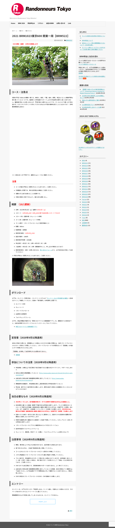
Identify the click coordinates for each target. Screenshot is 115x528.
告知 (83, 220)
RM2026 (84, 215)
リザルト (40, 23)
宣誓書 (18, 355)
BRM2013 (85, 163)
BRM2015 (85, 168)
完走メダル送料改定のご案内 (90, 100)
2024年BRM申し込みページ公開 (91, 107)
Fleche (84, 199)
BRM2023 (85, 189)
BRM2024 (85, 192)
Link (69, 23)
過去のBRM (50, 23)
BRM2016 (85, 171)
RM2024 (84, 210)
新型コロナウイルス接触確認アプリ (26, 326)
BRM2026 (85, 197)
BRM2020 (85, 181)
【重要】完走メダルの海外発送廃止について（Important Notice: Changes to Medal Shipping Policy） (92, 91)
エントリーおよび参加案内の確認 (57, 298)
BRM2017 (85, 173)
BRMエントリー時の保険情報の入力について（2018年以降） (92, 44)
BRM (83, 160)
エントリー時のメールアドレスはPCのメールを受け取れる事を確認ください (92, 48)
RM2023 (84, 207)
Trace (84, 218)
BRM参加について (87, 40)
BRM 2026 (21, 23)
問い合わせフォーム (46, 250)
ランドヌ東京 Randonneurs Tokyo (59, 525)
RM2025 (84, 212)
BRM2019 (85, 179)
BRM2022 (85, 186)
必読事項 (84, 223)
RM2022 (84, 205)
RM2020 (84, 202)
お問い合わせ (61, 23)
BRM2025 (85, 194)
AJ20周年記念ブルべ (88, 105)
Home (13, 23)
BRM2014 (85, 166)
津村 (70, 511)
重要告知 (84, 225)
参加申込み (31, 23)
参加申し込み (43, 502)
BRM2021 (69, 40)
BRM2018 (85, 176)
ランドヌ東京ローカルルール (87, 64)
